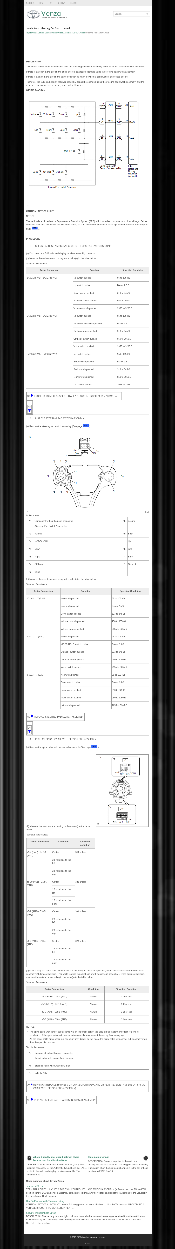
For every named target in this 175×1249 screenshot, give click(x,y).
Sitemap (61, 3)
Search (73, 3)
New (41, 3)
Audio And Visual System (74, 33)
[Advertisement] (87, 48)
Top (50, 3)
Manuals (30, 3)
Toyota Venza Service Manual (38, 33)
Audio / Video (57, 33)
